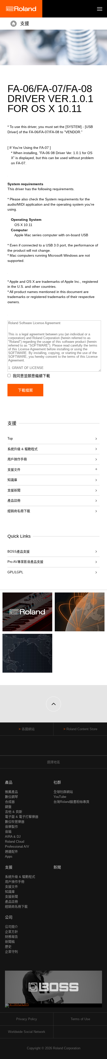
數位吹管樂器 (14, 822)
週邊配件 (11, 851)
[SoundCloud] (63, 748)
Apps (8, 856)
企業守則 (11, 951)
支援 (24, 23)
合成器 (10, 802)
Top (10, 438)
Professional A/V (17, 846)
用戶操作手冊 (17, 459)
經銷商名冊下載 (18, 511)
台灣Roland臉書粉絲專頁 (71, 802)
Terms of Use (80, 1019)
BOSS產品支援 (18, 551)
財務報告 (11, 937)
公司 (8, 917)
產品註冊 (13, 500)
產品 (8, 782)
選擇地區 (53, 762)
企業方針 (11, 932)
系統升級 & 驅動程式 (22, 449)
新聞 (57, 867)
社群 (57, 782)
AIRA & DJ (13, 836)
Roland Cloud (14, 841)
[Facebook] (44, 748)
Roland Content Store (81, 729)
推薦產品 (11, 792)
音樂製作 (11, 826)
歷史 (8, 946)
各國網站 (28, 729)
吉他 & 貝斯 (13, 812)
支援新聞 (13, 490)
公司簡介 (11, 927)
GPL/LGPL (15, 572)
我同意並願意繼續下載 (31, 376)
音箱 (8, 831)
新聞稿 (10, 941)
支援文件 (11, 886)
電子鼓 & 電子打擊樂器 (21, 817)
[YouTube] (54, 748)
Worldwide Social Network (26, 1032)
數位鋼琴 (11, 797)
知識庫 (12, 480)
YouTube (60, 797)
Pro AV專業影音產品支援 (25, 562)
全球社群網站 (63, 792)
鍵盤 (8, 807)
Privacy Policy (26, 1019)
